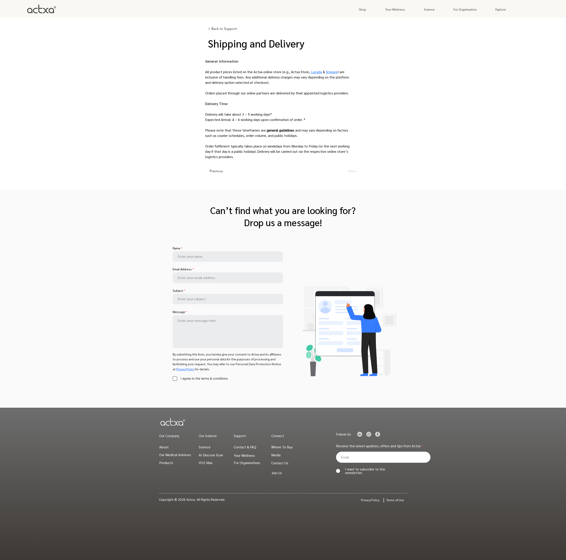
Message (179, 311)
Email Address (182, 269)
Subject (178, 290)
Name (176, 248)
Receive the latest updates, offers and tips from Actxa (378, 446)
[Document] (359, 434)
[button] (362, 9)
